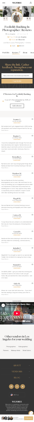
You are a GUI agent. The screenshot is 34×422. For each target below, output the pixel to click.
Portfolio (5, 53)
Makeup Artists (15, 350)
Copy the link (17, 81)
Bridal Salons (27, 350)
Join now (28, 418)
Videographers (23, 346)
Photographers (11, 346)
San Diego (23, 34)
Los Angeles (11, 34)
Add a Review (17, 106)
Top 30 (12, 37)
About (25, 53)
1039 (13, 39)
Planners (6, 350)
